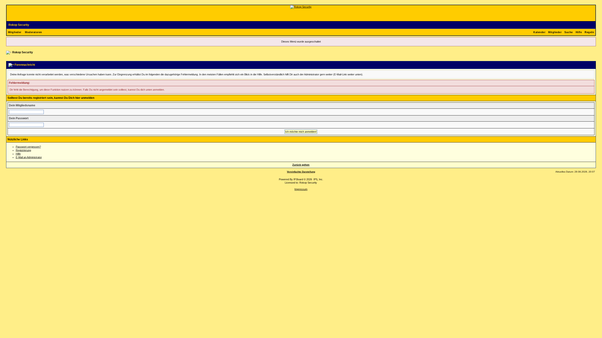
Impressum (300, 189)
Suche (568, 32)
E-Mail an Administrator (29, 157)
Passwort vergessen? (28, 146)
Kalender (539, 32)
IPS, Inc (317, 179)
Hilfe (579, 32)
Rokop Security (18, 25)
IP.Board (298, 179)
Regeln (589, 32)
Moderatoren (33, 32)
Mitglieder (14, 32)
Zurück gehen (300, 164)
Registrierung (23, 150)
